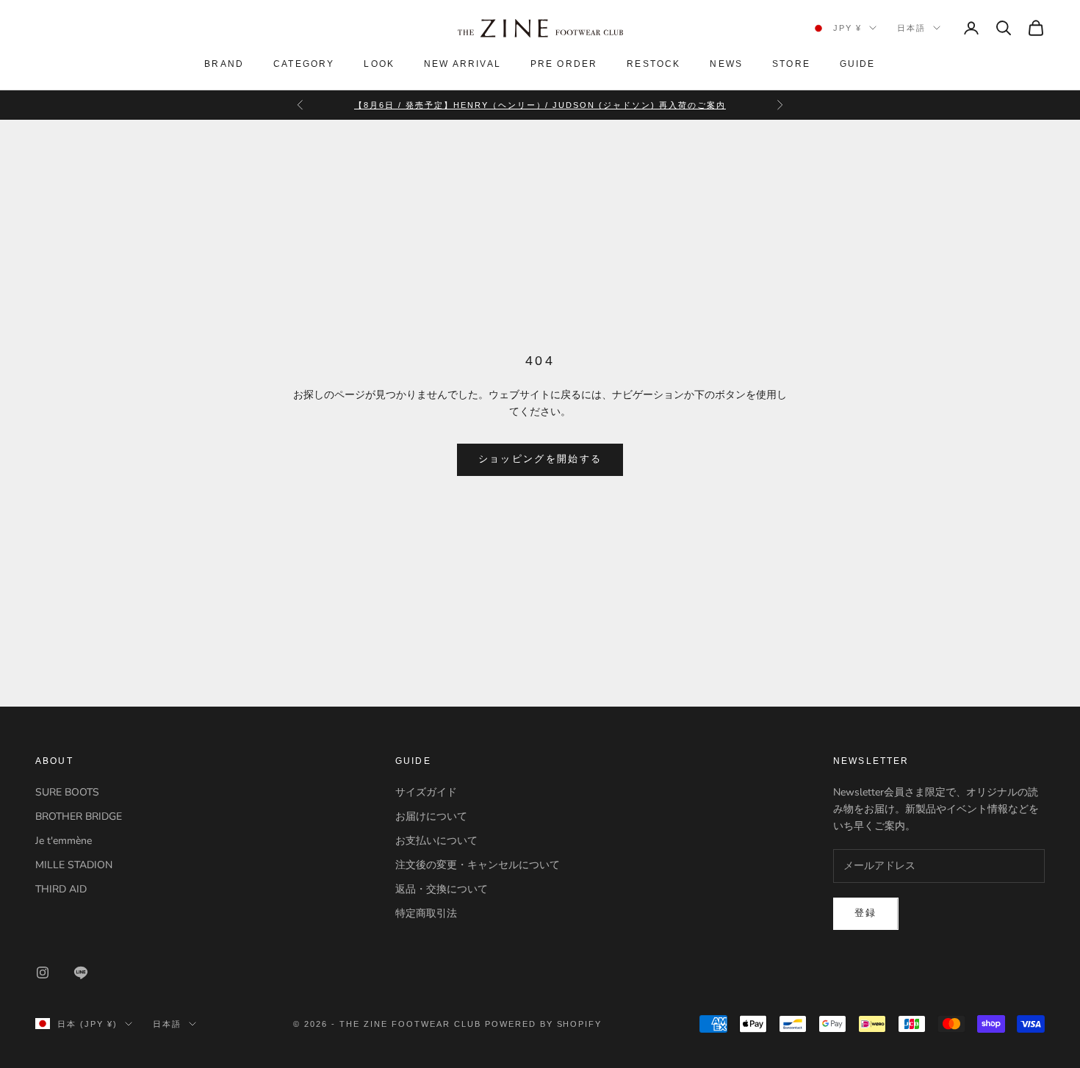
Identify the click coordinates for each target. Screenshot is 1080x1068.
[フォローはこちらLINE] (80, 972)
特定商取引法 (426, 913)
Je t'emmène (63, 841)
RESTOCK (653, 64)
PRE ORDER (563, 64)
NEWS (726, 64)
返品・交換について (441, 889)
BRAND (224, 64)
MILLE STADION (73, 865)
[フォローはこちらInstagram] (42, 972)
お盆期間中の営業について (540, 112)
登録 (865, 913)
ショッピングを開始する (540, 459)
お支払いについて (436, 841)
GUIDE (858, 64)
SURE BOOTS (67, 792)
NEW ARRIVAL (462, 64)
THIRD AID (61, 889)
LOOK (379, 64)
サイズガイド (426, 792)
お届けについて (431, 816)
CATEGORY (303, 64)
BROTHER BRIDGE (78, 816)
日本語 (911, 28)
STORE (791, 64)
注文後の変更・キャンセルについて (477, 865)
